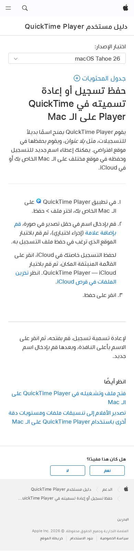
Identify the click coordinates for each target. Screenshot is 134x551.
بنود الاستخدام (81, 538)
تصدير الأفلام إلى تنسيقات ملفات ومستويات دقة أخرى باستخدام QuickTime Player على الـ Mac (67, 417)
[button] (24, 8)
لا (67, 470)
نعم (107, 470)
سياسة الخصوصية (114, 538)
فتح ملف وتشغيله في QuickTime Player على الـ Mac (68, 397)
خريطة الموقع (51, 538)
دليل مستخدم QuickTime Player (76, 26)
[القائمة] (8, 8)
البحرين (123, 519)
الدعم (107, 489)
